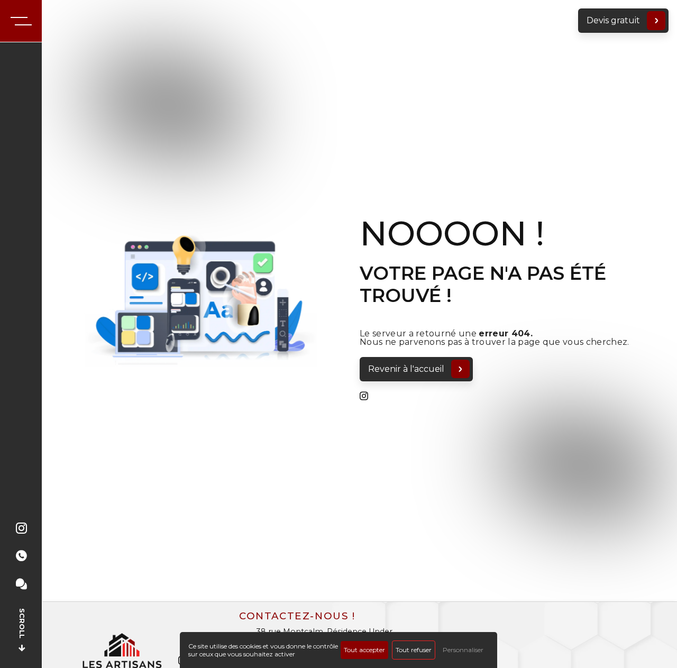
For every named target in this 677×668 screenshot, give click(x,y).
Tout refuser (414, 650)
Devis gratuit (613, 20)
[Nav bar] (21, 21)
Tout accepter (364, 650)
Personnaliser (463, 650)
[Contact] (21, 593)
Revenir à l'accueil (406, 369)
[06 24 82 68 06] (21, 565)
